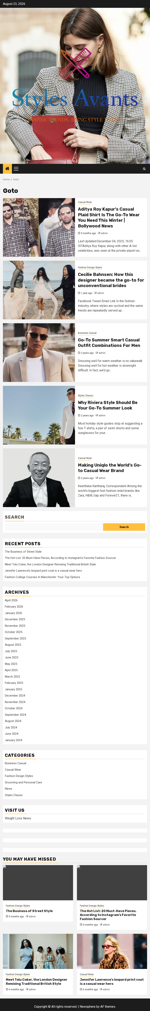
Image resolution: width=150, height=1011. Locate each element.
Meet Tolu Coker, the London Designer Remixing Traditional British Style (50, 564)
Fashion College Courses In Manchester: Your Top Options (42, 577)
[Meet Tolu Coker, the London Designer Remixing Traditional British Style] (38, 951)
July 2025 (11, 651)
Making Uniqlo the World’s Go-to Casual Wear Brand (110, 467)
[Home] (7, 169)
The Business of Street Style (23, 551)
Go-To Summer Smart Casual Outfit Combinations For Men (109, 342)
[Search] (144, 169)
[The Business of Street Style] (38, 882)
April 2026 (11, 600)
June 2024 (11, 733)
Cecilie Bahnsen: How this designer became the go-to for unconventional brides (111, 280)
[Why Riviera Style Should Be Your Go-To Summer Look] (39, 415)
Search (14, 517)
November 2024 (15, 702)
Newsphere (88, 1006)
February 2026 (14, 606)
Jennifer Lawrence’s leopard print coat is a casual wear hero (43, 570)
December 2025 (15, 619)
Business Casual (87, 333)
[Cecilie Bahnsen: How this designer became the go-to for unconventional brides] (39, 290)
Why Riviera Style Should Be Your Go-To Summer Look (108, 405)
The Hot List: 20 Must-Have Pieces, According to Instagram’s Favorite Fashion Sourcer (60, 558)
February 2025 (14, 683)
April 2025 (11, 670)
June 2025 (11, 657)
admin (104, 233)
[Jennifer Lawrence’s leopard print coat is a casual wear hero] (112, 951)
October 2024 (13, 708)
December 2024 (15, 695)
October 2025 (13, 632)
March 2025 (12, 676)
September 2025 (15, 638)
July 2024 (11, 727)
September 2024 (15, 714)
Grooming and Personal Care (23, 782)
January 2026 (13, 613)
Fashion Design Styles (90, 267)
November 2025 (15, 626)
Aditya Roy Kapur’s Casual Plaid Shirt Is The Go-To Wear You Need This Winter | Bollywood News (109, 218)
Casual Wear (85, 202)
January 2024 (13, 740)
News (8, 788)
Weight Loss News (18, 818)
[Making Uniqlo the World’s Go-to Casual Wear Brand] (39, 477)
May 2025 (11, 664)
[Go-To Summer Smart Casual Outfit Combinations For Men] (39, 352)
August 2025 (13, 644)
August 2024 (13, 721)
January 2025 (13, 689)
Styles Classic (85, 395)
